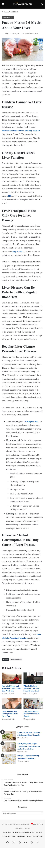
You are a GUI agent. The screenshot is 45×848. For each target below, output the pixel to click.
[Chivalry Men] (22, 4)
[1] (9, 195)
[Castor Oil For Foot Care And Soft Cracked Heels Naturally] (9, 736)
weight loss (17, 251)
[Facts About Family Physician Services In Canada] (33, 703)
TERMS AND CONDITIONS (20, 836)
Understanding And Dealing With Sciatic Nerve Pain (10, 713)
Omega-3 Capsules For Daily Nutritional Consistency (28, 757)
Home (5, 12)
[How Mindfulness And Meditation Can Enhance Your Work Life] (12, 678)
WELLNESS (13, 12)
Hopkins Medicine (16, 660)
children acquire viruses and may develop (21, 130)
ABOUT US (7, 832)
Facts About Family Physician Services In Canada (31, 713)
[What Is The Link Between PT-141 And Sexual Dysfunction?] (33, 678)
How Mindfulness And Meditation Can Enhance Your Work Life (11, 688)
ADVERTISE (17, 832)
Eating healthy (31, 421)
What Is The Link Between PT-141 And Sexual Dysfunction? (31, 688)
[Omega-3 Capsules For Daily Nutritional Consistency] (9, 759)
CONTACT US (28, 832)
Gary (6, 34)
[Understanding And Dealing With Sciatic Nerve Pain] (12, 703)
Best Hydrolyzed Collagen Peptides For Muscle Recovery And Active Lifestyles (29, 746)
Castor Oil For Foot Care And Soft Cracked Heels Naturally (29, 733)
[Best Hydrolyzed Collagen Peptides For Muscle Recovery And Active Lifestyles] (9, 747)
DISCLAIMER (37, 836)
